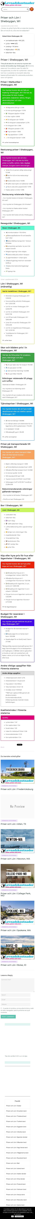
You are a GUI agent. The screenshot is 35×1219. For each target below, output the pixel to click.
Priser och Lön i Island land (15, 1168)
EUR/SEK (8, 1095)
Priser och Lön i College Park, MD (16, 894)
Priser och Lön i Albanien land (16, 1142)
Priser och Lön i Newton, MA (15, 859)
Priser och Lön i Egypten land (16, 1126)
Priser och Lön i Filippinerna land (17, 1153)
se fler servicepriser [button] (11, 437)
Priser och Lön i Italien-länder (16, 1174)
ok (12, 1216)
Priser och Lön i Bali (13, 1163)
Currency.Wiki (25, 1095)
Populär (17, 1101)
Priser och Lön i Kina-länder (15, 1179)
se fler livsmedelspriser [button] (12, 142)
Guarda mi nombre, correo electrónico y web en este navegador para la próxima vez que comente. (17, 1010)
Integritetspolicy (19, 1216)
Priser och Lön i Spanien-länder (16, 1137)
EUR (17, 1056)
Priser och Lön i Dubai (13, 1106)
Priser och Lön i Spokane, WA (16, 930)
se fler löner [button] (8, 340)
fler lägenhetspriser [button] (11, 607)
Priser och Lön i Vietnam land (16, 1189)
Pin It (2, 747)
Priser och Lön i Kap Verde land (16, 1147)
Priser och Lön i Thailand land (16, 1116)
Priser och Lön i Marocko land (16, 1200)
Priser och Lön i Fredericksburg (17, 789)
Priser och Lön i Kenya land (15, 1194)
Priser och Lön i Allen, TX (13, 824)
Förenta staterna (9, 786)
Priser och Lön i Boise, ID (13, 965)
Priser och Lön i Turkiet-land (15, 1121)
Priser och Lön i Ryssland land (16, 1158)
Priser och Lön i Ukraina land (16, 1132)
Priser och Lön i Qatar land (15, 1205)
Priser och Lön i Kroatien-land (16, 1111)
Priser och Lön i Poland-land (15, 1184)
